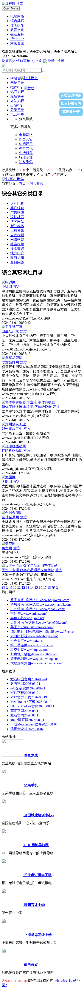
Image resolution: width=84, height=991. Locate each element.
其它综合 (17, 208)
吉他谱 (28, 613)
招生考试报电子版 (38, 875)
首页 (22, 183)
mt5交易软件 (27, 688)
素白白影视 (34, 636)
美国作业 (31, 627)
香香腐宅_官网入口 (39, 600)
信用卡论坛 (27, 729)
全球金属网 (10, 517)
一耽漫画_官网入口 (37, 609)
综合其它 (36, 183)
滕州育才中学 (34, 905)
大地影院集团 (36, 663)
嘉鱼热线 (27, 618)
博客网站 (17, 221)
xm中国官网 (27, 720)
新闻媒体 (17, 226)
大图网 (7, 481)
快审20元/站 (15, 179)
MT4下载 (25, 693)
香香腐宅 (26, 640)
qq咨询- (37, 61)
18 (49, 587)
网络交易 (17, 239)
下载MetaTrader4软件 (34, 724)
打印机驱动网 (12, 450)
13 (27, 587)
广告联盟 (17, 212)
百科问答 (17, 262)
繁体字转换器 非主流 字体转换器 (27, 407)
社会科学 (17, 244)
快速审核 (23, 61)
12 (23, 587)
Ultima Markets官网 (32, 706)
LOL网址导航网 (36, 845)
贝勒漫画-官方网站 (38, 622)
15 (36, 587)
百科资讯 (17, 230)
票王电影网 (34, 659)
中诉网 (7, 287)
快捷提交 (9, 61)
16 (40, 587)
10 (14, 587)
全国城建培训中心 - (39, 815)
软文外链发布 (71, 103)
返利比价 (17, 203)
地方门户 (17, 253)
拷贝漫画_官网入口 (40, 604)
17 (45, 587)
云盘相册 (17, 235)
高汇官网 (25, 711)
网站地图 (61, 980)
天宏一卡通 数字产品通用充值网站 (28, 570)
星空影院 (29, 649)
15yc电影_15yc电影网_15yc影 (43, 631)
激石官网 (25, 683)
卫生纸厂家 (10, 331)
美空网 (7, 548)
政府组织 (17, 257)
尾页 (55, 587)
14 (32, 587)
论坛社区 (17, 217)
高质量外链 (71, 112)
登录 (51, 61)
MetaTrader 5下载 (30, 702)
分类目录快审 (71, 95)
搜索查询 (17, 248)
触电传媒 (31, 964)
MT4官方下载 (28, 697)
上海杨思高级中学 (38, 935)
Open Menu (10, 8)
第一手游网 (31, 645)
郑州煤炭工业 (12, 429)
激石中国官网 (28, 679)
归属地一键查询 (33, 654)
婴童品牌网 (10, 362)
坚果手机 (31, 785)
